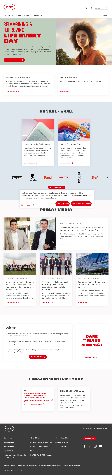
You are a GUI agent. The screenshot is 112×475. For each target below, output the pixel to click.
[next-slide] (107, 177)
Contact (88, 438)
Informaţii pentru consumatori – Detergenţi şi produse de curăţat (35, 394)
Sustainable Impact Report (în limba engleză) (15, 456)
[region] (57, 199)
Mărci (31, 451)
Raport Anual (8, 451)
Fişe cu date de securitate (33, 404)
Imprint (12, 466)
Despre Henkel (9, 442)
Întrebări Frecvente (62, 446)
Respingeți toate (62, 204)
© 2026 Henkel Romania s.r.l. (13, 470)
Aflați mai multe (11, 91)
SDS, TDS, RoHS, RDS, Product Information (40, 456)
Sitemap (6, 466)
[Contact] (86, 8)
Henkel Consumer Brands (38, 446)
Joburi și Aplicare (61, 442)
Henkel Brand (9, 446)
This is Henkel (9, 15)
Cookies (65, 466)
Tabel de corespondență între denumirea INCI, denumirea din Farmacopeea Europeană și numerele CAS (36, 400)
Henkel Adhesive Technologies (40, 442)
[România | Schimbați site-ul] (92, 8)
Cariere (105, 15)
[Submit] (106, 8)
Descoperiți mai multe (13, 60)
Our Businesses (22, 15)
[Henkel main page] (9, 7)
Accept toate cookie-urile (81, 204)
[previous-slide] (6, 177)
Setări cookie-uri (74, 466)
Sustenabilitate (37, 15)
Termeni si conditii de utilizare (27, 466)
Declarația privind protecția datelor (49, 466)
